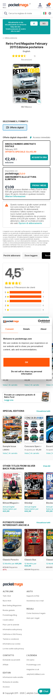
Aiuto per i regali (32, 618)
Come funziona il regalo (36, 613)
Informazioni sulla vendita (13, 677)
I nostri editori (8, 620)
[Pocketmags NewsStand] (17, 5)
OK (26, 362)
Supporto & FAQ (32, 596)
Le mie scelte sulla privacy (13, 649)
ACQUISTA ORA (39, 157)
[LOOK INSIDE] (26, 102)
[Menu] (4, 5)
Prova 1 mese (39, 185)
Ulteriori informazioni (15, 196)
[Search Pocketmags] (5, 13)
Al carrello (13, 385)
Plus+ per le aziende (11, 625)
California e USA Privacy (12, 634)
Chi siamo (30, 660)
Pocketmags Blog (10, 615)
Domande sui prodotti (11, 660)
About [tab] (43, 329)
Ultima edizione (11, 38)
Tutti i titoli (7, 596)
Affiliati (5, 665)
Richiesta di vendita (10, 682)
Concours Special (33, 446)
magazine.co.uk (32, 669)
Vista (5, 385)
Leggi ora (8, 400)
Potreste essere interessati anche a (16, 522)
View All (46, 466)
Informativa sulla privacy (12, 629)
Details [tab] (26, 329)
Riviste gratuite (9, 610)
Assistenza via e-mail (35, 601)
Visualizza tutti (43, 411)
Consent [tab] (9, 329)
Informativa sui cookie (11, 644)
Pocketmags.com (33, 665)
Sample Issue (9, 446)
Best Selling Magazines (12, 605)
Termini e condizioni (11, 639)
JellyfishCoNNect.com (35, 674)
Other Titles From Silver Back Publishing (19, 465)
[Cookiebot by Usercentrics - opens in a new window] (38, 321)
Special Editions (13, 411)
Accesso (6, 687)
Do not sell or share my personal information (26, 372)
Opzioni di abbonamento (30, 223)
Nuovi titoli (7, 601)
